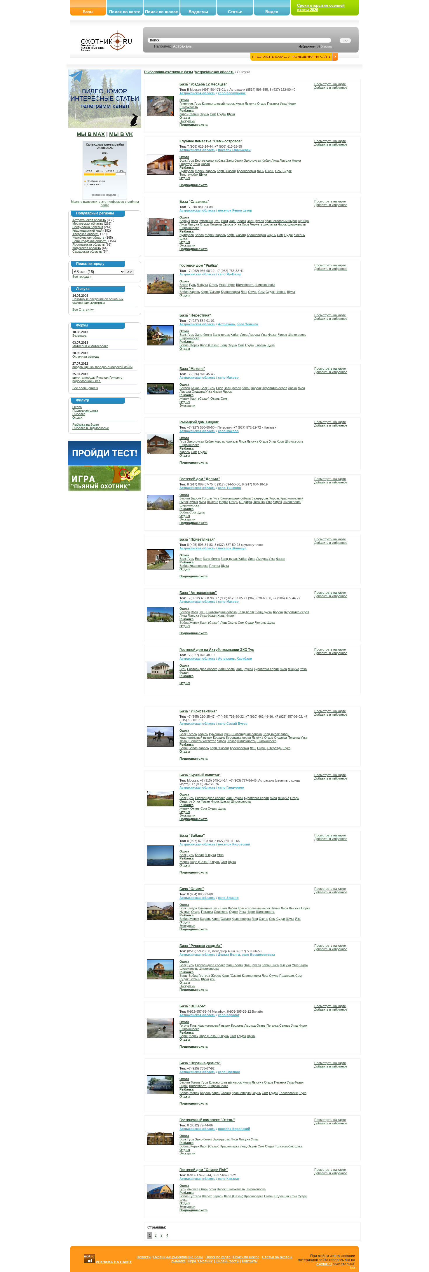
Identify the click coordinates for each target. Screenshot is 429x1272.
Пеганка (273, 103)
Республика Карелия (87, 227)
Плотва (214, 565)
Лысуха (250, 103)
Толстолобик (188, 174)
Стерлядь (274, 748)
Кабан (266, 160)
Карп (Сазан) (189, 114)
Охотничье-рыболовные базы (178, 1257)
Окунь (204, 114)
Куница (303, 221)
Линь (260, 171)
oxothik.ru (324, 1264)
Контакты (250, 1261)
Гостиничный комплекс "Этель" (207, 1120)
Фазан (205, 164)
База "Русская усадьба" (200, 946)
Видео (271, 11)
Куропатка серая (274, 388)
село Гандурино (231, 787)
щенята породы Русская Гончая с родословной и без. (97, 379)
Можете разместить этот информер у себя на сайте (105, 203)
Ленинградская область (89, 241)
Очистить (326, 46)
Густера (204, 975)
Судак (221, 114)
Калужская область (86, 248)
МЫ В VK (121, 134)
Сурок (233, 911)
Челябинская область (88, 237)
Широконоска (189, 228)
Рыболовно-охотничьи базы (168, 72)
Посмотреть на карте (330, 84)
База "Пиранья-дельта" (200, 1063)
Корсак (256, 388)
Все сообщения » (85, 388)
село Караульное (232, 93)
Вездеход (79, 335)
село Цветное (229, 1072)
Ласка (292, 388)
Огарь (261, 103)
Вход (352, 1267)
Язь (298, 918)
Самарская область (87, 251)
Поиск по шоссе (161, 11)
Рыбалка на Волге (85, 424)
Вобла (199, 235)
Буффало (186, 171)
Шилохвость (188, 107)
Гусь (197, 103)
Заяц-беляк (234, 160)
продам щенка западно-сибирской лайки (102, 367)
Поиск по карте (124, 11)
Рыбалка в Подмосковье (90, 428)
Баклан (184, 388)
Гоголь (207, 498)
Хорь (245, 224)
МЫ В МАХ (91, 134)
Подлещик (286, 975)
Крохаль (232, 441)
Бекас (183, 284)
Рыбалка (78, 414)
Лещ (244, 291)
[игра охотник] (104, 490)
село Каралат (228, 1015)
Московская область (87, 223)
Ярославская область (88, 244)
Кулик (240, 103)
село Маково (228, 377)
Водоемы (198, 11)
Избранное (307, 46)
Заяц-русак (252, 160)
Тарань (260, 345)
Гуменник (186, 103)
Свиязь (228, 224)
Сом (213, 114)
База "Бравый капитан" (200, 775)
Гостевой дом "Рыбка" (199, 265)
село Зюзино (228, 897)
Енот (224, 221)
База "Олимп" (191, 889)
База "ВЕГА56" (192, 1006)
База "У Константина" (198, 711)
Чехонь (299, 235)
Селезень (221, 911)
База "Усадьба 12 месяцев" (203, 84)
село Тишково (229, 488)
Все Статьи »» (83, 309)
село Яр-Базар (229, 274)
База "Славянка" (194, 202)
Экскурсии (187, 121)
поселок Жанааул (232, 548)
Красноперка (246, 171)
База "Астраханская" (198, 593)
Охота (77, 407)
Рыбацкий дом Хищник (199, 422)
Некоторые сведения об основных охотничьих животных (97, 300)
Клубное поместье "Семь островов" (210, 141)
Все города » (81, 276)
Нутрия (184, 911)
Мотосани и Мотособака (90, 346)
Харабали (244, 658)
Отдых (77, 417)
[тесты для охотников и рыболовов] (104, 464)
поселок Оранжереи (234, 150)
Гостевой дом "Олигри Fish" (203, 1170)
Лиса (275, 160)
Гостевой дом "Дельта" (199, 479)
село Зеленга (247, 324)
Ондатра (185, 164)
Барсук (184, 221)
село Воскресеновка (258, 954)
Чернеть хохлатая (263, 224)
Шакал (231, 741)
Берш (183, 748)
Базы (88, 11)
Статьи (235, 11)
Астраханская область (89, 220)
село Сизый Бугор (232, 723)
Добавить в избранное (330, 87)
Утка (283, 103)
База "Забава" (192, 836)
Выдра (192, 908)
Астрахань (182, 46)
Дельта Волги (229, 954)
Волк (182, 160)
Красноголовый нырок (218, 103)
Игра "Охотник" (200, 1261)
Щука (231, 114)
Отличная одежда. (86, 356)
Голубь (203, 734)
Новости (144, 1257)
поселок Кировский (234, 844)
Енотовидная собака (210, 160)
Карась (210, 171)
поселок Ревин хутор (235, 210)
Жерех (200, 171)
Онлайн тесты (227, 1261)
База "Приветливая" (197, 539)
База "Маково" (192, 369)
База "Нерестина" (195, 315)
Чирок (291, 103)
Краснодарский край (87, 230)
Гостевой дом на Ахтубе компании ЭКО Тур (216, 650)
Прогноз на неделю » (105, 194)
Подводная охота (85, 410)
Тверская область (85, 234)
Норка (296, 160)
